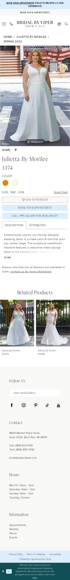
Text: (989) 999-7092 (22, 449)
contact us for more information (30, 271)
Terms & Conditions (36, 554)
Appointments (17, 525)
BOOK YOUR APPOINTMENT (20, 3)
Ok (9, 571)
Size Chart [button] (61, 192)
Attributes (37, 225)
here (35, 577)
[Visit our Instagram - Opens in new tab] (24, 405)
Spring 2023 (13, 41)
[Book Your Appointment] (59, 24)
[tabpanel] (35, 96)
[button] (4, 24)
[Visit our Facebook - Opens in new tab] (12, 405)
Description (14, 225)
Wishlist (13, 529)
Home (8, 37)
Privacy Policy (16, 554)
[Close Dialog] (3, 571)
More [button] (7, 257)
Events (13, 537)
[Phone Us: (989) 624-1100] (11, 24)
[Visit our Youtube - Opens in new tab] (58, 405)
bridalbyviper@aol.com (23, 458)
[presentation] (17, 323)
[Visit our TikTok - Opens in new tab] (47, 405)
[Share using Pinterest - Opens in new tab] (16, 150)
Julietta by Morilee (31, 37)
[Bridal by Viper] (35, 24)
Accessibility (55, 554)
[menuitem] (4, 24)
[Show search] (66, 24)
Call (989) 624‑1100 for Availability (35, 216)
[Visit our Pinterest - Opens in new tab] (36, 405)
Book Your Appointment (35, 208)
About (13, 533)
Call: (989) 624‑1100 (21, 445)
